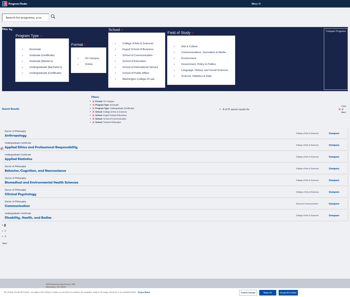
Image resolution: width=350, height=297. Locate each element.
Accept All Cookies (288, 293)
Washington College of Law (138, 78)
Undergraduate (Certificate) (45, 72)
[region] (175, 292)
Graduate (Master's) (41, 61)
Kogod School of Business (138, 49)
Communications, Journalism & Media (203, 52)
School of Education (134, 61)
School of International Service (140, 67)
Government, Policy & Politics (198, 64)
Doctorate (35, 49)
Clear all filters (343, 109)
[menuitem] (43, 49)
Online (89, 64)
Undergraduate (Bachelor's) (45, 67)
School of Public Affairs (135, 72)
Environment (188, 58)
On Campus (92, 58)
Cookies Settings (248, 293)
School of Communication (137, 55)
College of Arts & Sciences (138, 43)
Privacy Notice (144, 292)
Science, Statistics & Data (196, 75)
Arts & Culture (189, 46)
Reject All (268, 293)
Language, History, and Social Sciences (204, 70)
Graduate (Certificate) (42, 55)
